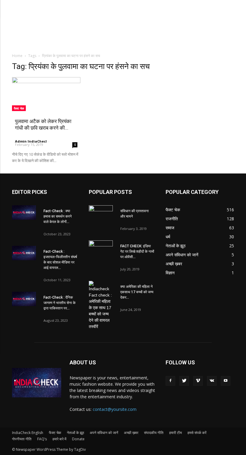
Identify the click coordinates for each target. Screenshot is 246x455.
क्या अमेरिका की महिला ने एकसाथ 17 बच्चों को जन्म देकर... (136, 292)
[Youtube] (225, 381)
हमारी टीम (175, 432)
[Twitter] (184, 381)
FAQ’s (42, 438)
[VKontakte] (212, 381)
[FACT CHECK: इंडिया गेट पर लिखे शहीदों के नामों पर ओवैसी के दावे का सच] (101, 248)
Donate (78, 438)
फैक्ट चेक (19, 108)
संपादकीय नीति (154, 432)
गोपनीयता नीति (22, 438)
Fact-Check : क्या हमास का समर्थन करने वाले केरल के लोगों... (58, 216)
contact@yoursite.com (114, 409)
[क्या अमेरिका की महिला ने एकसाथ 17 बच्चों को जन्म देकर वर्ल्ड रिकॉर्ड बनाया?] (101, 305)
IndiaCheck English (27, 432)
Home (17, 55)
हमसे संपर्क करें (197, 432)
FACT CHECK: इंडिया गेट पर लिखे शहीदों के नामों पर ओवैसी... (137, 251)
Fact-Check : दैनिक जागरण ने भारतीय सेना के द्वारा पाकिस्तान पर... (60, 302)
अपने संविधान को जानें (104, 432)
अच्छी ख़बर (131, 432)
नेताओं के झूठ (75, 432)
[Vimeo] (198, 381)
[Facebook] (170, 381)
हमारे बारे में (59, 438)
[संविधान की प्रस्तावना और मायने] (101, 213)
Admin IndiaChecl (31, 141)
